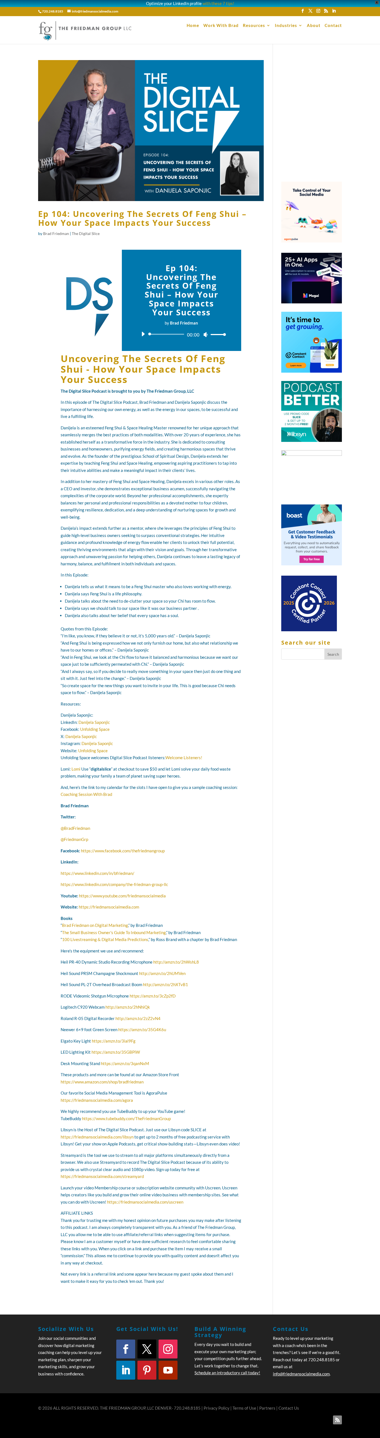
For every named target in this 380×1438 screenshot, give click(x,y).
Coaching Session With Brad (86, 794)
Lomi (75, 768)
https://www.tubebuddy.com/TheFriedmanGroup (126, 1118)
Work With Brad (221, 25)
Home (193, 25)
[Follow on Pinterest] (146, 1370)
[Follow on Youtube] (168, 1370)
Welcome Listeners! (184, 757)
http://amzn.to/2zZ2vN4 (138, 1018)
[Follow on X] (146, 1349)
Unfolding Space (95, 729)
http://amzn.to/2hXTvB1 (165, 984)
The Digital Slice (86, 233)
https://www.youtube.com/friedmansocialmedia (122, 895)
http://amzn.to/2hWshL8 (176, 961)
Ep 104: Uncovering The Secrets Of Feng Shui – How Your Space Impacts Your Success (142, 218)
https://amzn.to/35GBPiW (116, 1052)
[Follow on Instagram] (168, 1349)
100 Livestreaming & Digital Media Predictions (105, 939)
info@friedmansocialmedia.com (301, 1373)
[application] (181, 334)
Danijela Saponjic (94, 722)
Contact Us (288, 1407)
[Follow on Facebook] (125, 1349)
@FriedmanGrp (74, 839)
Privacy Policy (217, 1407)
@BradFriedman (75, 828)
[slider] (216, 334)
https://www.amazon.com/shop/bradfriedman (102, 1081)
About (313, 25)
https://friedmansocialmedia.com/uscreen (145, 1201)
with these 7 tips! (218, 3)
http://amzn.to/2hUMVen (162, 973)
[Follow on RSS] (337, 1419)
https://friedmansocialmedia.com (109, 906)
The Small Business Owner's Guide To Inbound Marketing (114, 932)
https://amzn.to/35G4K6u (142, 1029)
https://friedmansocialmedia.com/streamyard (102, 1176)
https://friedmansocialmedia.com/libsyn (97, 1136)
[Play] (143, 334)
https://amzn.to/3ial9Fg (113, 1040)
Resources (254, 25)
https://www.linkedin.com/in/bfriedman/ (97, 873)
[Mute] (205, 334)
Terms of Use (244, 1407)
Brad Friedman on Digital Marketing (95, 925)
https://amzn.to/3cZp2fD (153, 995)
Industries (286, 25)
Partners (267, 1407)
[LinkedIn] (334, 12)
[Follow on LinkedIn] (125, 1370)
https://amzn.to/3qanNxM (125, 1063)
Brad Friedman (56, 233)
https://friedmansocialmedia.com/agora (97, 1100)
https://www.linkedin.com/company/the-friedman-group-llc (114, 884)
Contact (333, 25)
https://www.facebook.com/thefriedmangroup (123, 850)
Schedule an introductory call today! (227, 1372)
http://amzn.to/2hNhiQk (127, 1006)
